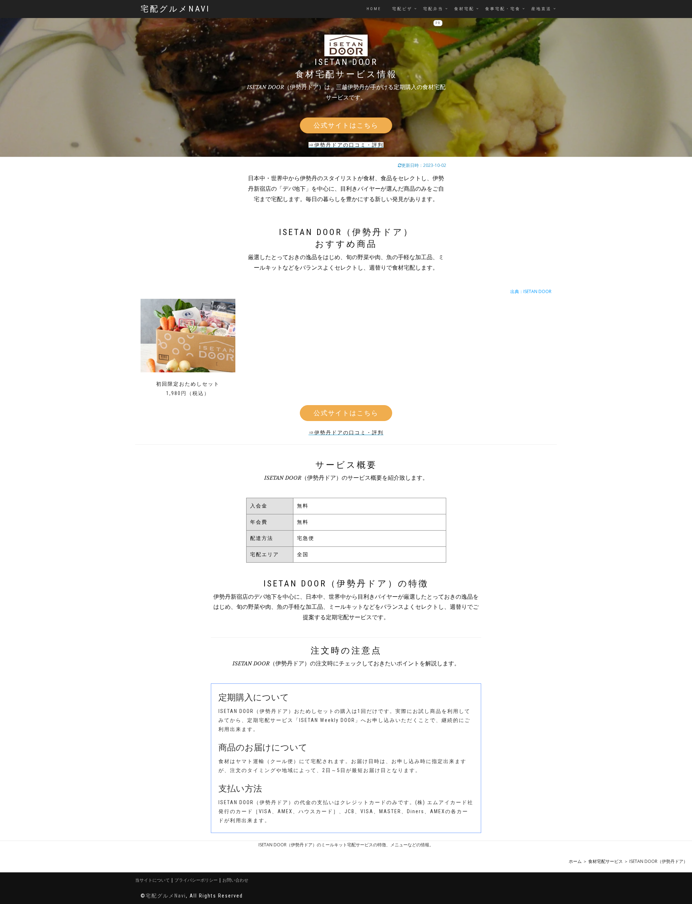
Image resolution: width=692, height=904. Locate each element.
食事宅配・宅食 (502, 8)
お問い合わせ (235, 880)
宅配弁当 (433, 8)
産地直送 (541, 8)
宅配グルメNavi (175, 8)
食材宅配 (464, 8)
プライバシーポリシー (196, 880)
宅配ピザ (402, 8)
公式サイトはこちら (346, 125)
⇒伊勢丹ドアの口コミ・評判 (346, 145)
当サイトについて (152, 880)
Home (374, 8)
